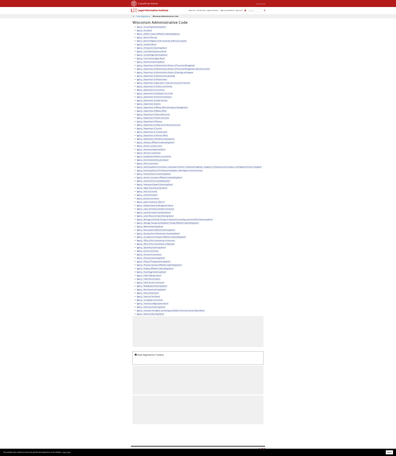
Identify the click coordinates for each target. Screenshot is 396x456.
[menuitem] (192, 10)
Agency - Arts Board (144, 30)
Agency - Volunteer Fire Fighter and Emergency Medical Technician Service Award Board (171, 310)
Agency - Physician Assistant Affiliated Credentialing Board (159, 265)
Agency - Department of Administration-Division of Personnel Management (166, 65)
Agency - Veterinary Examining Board (151, 307)
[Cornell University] (134, 3)
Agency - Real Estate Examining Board (151, 289)
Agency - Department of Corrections (151, 90)
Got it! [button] (389, 452)
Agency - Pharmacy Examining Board (151, 258)
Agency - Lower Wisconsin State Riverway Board (155, 216)
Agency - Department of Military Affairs (152, 111)
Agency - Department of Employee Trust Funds (155, 93)
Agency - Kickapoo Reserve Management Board (155, 205)
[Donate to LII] (245, 10)
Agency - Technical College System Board (152, 303)
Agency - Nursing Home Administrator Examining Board (158, 233)
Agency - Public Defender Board (149, 275)
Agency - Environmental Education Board (152, 160)
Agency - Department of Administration (152, 79)
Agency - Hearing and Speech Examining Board (155, 184)
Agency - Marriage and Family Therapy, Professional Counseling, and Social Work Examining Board (175, 219)
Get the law (201, 10)
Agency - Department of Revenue (149, 121)
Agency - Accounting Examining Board (151, 27)
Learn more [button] (66, 452)
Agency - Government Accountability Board (153, 181)
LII (133, 16)
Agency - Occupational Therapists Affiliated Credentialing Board (161, 237)
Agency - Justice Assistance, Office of (151, 202)
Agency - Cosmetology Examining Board (152, 55)
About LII (192, 10)
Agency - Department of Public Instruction (153, 118)
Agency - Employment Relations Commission (154, 156)
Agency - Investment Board (147, 195)
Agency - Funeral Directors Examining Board (154, 174)
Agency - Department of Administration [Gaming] (156, 76)
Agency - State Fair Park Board (148, 296)
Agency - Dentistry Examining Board (150, 62)
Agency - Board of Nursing (147, 37)
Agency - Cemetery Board (146, 44)
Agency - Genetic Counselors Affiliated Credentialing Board (159, 177)
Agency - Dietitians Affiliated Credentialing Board (155, 142)
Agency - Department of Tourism (149, 128)
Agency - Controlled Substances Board (151, 51)
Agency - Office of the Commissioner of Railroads (155, 244)
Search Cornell (261, 4)
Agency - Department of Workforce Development (156, 139)
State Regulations (143, 16)
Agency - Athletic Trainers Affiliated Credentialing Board (158, 34)
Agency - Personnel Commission (149, 254)
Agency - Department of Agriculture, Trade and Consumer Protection (163, 83)
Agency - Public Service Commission (150, 282)
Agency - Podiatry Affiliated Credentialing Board (155, 268)
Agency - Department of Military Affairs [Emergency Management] (162, 107)
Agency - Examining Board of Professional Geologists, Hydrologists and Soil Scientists (170, 170)
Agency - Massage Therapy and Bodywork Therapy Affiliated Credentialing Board (168, 223)
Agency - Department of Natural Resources (153, 114)
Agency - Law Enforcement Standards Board (154, 212)
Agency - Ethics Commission (147, 163)
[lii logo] (154, 10)
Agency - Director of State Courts (149, 146)
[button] (264, 10)
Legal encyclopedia (226, 10)
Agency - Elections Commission (149, 153)
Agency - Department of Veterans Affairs (152, 135)
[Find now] (264, 10)
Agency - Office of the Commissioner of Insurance (156, 240)
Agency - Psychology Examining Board (151, 272)
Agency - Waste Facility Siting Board (150, 314)
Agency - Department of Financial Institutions (154, 97)
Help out (238, 10)
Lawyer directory (212, 10)
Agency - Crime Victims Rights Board (151, 58)
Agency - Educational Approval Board (151, 149)
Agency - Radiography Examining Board (152, 286)
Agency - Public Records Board (148, 279)
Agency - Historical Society (147, 191)
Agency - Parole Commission (148, 251)
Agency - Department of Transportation (152, 132)
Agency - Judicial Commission (148, 198)
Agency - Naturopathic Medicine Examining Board (156, 230)
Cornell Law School (147, 3)
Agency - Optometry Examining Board (151, 247)
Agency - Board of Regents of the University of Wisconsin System (162, 41)
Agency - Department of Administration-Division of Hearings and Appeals (165, 72)
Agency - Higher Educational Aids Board (152, 188)
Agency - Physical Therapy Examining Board (153, 261)
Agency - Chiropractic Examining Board (152, 48)
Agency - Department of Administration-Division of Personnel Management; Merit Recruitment (173, 69)
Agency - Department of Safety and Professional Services (159, 125)
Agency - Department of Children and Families (154, 86)
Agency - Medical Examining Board (150, 226)
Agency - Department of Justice (149, 104)
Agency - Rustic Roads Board (148, 293)
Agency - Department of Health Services (152, 100)
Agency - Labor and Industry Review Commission (155, 209)
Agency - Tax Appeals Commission (150, 300)
